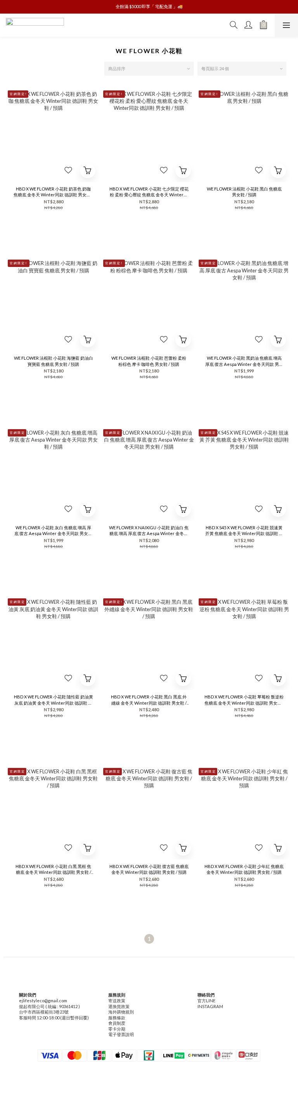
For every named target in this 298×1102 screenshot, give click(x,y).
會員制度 (116, 1023)
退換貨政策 (119, 1006)
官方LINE (206, 1000)
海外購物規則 (121, 1011)
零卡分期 (116, 1028)
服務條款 (116, 1017)
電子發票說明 (121, 1034)
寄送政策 (116, 1000)
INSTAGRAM (210, 1006)
